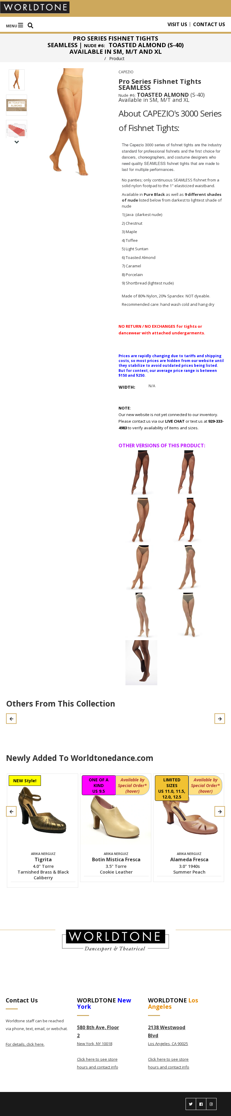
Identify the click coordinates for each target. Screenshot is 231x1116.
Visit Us (177, 24)
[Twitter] (191, 1104)
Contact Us (209, 24)
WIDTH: (127, 387)
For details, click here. (25, 1044)
